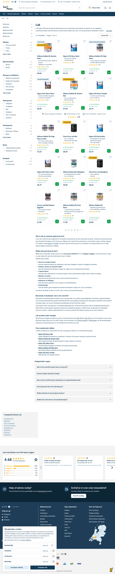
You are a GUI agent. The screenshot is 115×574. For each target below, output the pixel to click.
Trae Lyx (67, 527)
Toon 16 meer (7, 137)
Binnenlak (6, 24)
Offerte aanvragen (46, 525)
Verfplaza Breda (94, 513)
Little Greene (93, 320)
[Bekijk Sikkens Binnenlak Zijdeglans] (74, 171)
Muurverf (67, 536)
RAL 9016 (88, 318)
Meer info (45, 545)
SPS (66, 530)
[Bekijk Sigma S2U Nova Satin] (74, 58)
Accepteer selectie (17, 567)
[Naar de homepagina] (7, 8)
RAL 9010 (80, 318)
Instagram (7, 514)
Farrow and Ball (82, 320)
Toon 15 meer (7, 93)
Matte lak (7, 421)
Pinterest (7, 520)
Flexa (66, 525)
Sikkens (67, 510)
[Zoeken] (80, 8)
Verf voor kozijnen (9, 425)
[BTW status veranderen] (10, 507)
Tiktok (6, 517)
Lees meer (109, 31)
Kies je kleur (96, 8)
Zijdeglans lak (8, 428)
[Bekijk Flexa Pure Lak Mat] (74, 137)
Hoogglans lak (8, 419)
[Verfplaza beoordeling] (20, 460)
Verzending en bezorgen (47, 516)
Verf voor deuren (9, 423)
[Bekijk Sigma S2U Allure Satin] (48, 171)
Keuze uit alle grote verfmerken (29, 2)
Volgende (81, 230)
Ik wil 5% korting (78, 496)
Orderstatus (44, 513)
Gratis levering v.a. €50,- (49, 2)
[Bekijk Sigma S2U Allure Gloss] (48, 94)
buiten (56, 243)
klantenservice (42, 491)
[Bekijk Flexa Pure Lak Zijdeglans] (100, 171)
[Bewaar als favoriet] (58, 41)
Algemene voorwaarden (64, 571)
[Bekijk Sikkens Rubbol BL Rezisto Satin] (48, 58)
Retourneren (44, 522)
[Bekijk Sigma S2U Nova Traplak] (100, 94)
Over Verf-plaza (94, 510)
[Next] (112, 467)
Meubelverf (7, 435)
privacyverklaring (26, 540)
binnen (50, 243)
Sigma (67, 513)
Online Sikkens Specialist (97, 519)
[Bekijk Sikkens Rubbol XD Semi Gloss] (74, 207)
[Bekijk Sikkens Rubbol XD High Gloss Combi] (48, 137)
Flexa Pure (68, 522)
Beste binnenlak (8, 30)
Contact (42, 510)
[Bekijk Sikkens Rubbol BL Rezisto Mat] (74, 94)
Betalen (42, 519)
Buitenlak (6, 27)
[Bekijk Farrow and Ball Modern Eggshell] (48, 207)
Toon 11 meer (7, 54)
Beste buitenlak (8, 33)
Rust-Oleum (68, 533)
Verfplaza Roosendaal (96, 516)
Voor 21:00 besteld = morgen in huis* (70, 2)
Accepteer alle (42, 567)
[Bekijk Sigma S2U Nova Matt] (100, 137)
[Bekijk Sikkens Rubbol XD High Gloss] (100, 58)
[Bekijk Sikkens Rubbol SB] (100, 207)
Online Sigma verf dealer (96, 522)
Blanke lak (6, 36)
